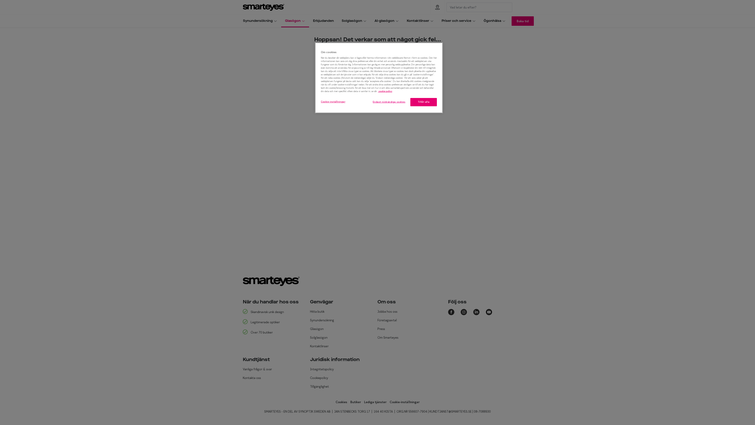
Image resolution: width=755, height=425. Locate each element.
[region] (379, 77)
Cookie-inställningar (333, 101)
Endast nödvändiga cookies (389, 102)
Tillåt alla (423, 102)
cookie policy (385, 91)
